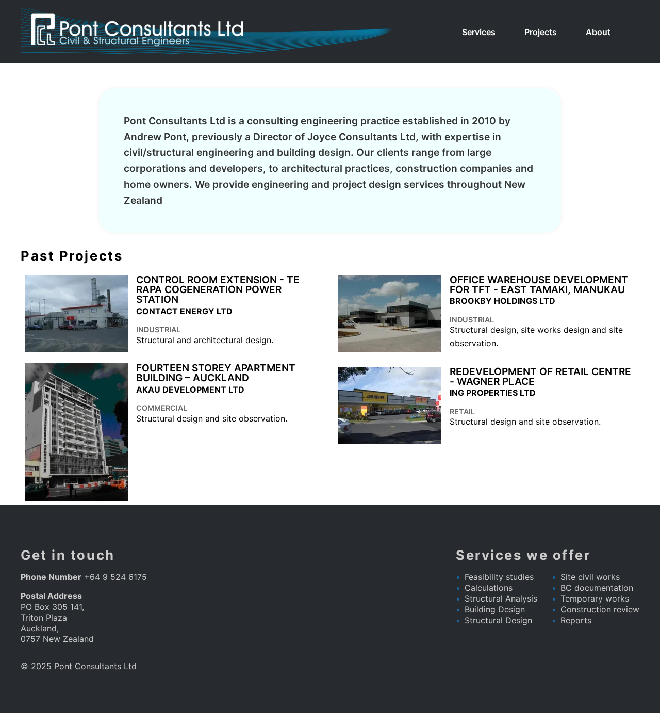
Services (479, 32)
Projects (540, 32)
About (598, 32)
